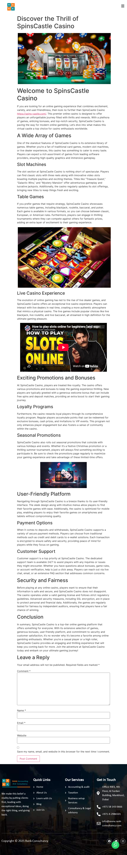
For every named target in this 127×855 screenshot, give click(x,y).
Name (21, 710)
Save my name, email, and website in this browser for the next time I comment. (63, 751)
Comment (24, 671)
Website (21, 735)
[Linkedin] (116, 841)
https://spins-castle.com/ (31, 113)
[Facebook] (109, 841)
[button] (122, 6)
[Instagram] (122, 841)
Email (21, 723)
